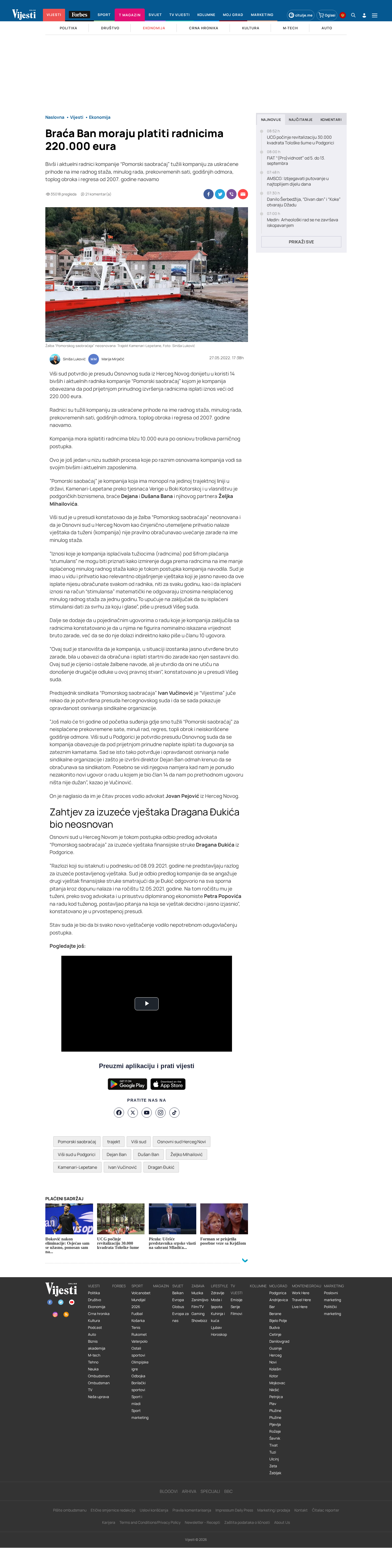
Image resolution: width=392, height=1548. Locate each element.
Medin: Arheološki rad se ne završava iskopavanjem (302, 222)
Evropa (178, 1299)
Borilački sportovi (138, 1386)
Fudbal (137, 1313)
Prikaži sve (301, 242)
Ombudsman (99, 1376)
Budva (274, 1327)
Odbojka (138, 1376)
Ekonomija (96, 1306)
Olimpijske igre (140, 1365)
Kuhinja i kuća (218, 1317)
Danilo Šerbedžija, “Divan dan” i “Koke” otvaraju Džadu (304, 202)
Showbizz (199, 1320)
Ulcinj (274, 1459)
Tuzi (272, 1452)
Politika (94, 1292)
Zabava (198, 1286)
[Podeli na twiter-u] (220, 194)
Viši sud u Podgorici (76, 1154)
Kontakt (301, 1510)
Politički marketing (332, 1310)
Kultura (94, 1320)
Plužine (275, 1410)
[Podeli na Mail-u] (243, 194)
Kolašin (275, 1369)
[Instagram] (160, 1113)
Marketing (334, 1286)
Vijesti (94, 1286)
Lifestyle (219, 1286)
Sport (137, 1286)
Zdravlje (217, 1292)
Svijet (177, 1286)
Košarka (138, 1320)
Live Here (299, 1306)
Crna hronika (99, 1313)
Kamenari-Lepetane (77, 1167)
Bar (272, 1306)
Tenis (135, 1327)
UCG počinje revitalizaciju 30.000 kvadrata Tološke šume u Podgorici (300, 140)
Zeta (273, 1466)
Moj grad (278, 1286)
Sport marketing (140, 1414)
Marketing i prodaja (273, 1510)
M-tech (94, 1355)
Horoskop (219, 1334)
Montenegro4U (306, 1286)
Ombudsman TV (99, 1386)
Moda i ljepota (216, 1303)
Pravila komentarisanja (192, 1510)
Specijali (210, 1491)
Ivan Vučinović (122, 1167)
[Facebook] (119, 1113)
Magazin (161, 1286)
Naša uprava (98, 1396)
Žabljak (275, 1473)
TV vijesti (236, 1289)
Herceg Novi (275, 1359)
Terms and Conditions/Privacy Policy (150, 1522)
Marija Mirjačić (113, 359)
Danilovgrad (279, 1341)
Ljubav (216, 1327)
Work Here (300, 1292)
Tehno (93, 1362)
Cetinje (275, 1334)
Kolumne (258, 1286)
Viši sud (138, 1142)
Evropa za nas (180, 1317)
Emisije (236, 1299)
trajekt (113, 1142)
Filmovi (236, 1313)
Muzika (197, 1292)
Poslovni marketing (332, 1296)
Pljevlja (275, 1424)
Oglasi (330, 15)
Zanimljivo (199, 1299)
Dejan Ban (117, 1154)
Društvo (94, 1299)
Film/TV (197, 1306)
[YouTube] (147, 1113)
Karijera (108, 1522)
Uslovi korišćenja (154, 1510)
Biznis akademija (96, 1345)
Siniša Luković (74, 359)
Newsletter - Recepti (202, 1522)
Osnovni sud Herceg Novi (181, 1142)
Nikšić (274, 1389)
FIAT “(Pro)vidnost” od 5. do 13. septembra (296, 160)
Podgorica (277, 1292)
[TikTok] (174, 1113)
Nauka (93, 1369)
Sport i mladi (136, 1400)
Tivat (273, 1445)
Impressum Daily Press (234, 1510)
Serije (235, 1306)
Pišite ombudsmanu (69, 1510)
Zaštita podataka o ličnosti (247, 1522)
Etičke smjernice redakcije (113, 1510)
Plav (272, 1403)
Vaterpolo (139, 1341)
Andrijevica (278, 1299)
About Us (282, 1522)
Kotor (273, 1376)
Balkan (177, 1292)
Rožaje (275, 1431)
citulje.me (304, 15)
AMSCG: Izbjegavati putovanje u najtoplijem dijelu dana (298, 181)
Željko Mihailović (186, 1154)
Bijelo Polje (278, 1320)
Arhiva (189, 1491)
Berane (275, 1313)
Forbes (119, 1286)
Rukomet (139, 1334)
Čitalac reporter (325, 1510)
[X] (133, 1113)
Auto (92, 1334)
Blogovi (169, 1491)
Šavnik (274, 1438)
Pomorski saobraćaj (77, 1142)
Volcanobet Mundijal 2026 (140, 1299)
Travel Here (301, 1299)
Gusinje (275, 1348)
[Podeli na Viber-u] (231, 194)
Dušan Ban (148, 1154)
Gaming (198, 1313)
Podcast (95, 1327)
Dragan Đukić (161, 1167)
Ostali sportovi (138, 1352)
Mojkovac (277, 1382)
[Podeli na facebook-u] (208, 194)
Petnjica (276, 1396)
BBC (228, 1491)
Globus (178, 1306)
